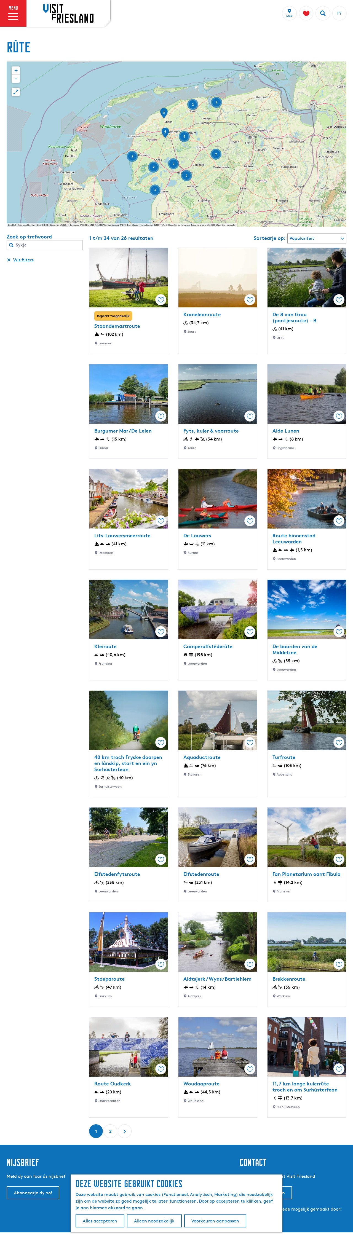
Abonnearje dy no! (33, 1192)
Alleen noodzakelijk (154, 1221)
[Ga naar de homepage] (68, 13)
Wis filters (23, 259)
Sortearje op (270, 238)
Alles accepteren (100, 1221)
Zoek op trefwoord (29, 237)
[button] (165, 134)
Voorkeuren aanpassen (215, 1221)
